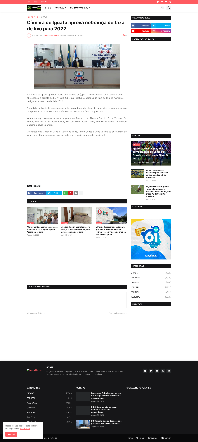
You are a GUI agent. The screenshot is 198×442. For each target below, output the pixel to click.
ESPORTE (49, 398)
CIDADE (44, 17)
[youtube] (166, 2)
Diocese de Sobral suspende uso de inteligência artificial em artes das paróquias (106, 395)
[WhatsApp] (65, 193)
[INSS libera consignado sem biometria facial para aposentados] (83, 410)
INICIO (48, 8)
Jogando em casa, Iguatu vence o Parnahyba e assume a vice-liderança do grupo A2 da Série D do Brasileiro (158, 191)
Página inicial (32, 17)
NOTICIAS (59, 8)
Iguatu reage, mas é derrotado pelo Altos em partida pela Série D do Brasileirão (157, 174)
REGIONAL (151, 297)
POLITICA (151, 292)
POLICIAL (151, 287)
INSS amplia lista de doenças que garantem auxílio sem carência (106, 422)
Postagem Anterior (36, 313)
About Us (140, 438)
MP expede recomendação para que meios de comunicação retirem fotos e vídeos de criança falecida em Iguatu (111, 230)
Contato (44, 2)
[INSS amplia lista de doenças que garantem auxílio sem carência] (83, 424)
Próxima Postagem (117, 313)
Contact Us (152, 438)
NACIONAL (151, 277)
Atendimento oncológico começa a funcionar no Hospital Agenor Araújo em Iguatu (42, 229)
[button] (162, 7)
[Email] (76, 193)
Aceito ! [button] (11, 434)
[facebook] (158, 2)
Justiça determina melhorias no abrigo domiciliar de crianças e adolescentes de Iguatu (75, 229)
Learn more (25, 428)
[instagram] (163, 371)
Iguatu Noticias (50, 438)
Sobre (36, 2)
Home (29, 2)
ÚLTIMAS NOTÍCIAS (79, 8)
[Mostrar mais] (81, 193)
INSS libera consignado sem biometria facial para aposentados (104, 409)
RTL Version (166, 438)
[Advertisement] (77, 162)
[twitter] (162, 2)
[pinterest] (170, 2)
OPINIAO (151, 282)
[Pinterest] (70, 193)
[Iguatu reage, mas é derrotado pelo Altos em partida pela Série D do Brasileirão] (137, 173)
